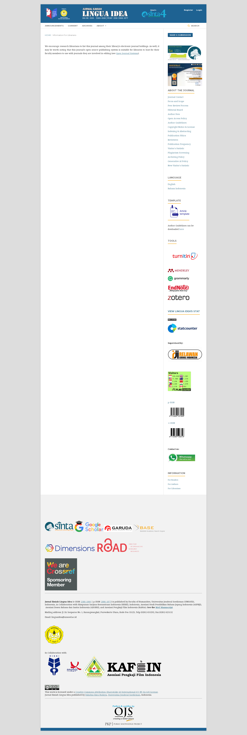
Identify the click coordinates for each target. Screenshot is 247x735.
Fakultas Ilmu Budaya (96, 694)
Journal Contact (175, 97)
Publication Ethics (177, 135)
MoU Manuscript (164, 607)
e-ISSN (171, 423)
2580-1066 (86, 601)
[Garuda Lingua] (118, 531)
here (181, 229)
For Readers (173, 480)
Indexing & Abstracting (179, 131)
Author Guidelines (177, 122)
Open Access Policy (177, 118)
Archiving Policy (176, 157)
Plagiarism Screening (178, 152)
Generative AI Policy (178, 161)
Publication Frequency (179, 144)
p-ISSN (171, 402)
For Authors (173, 484)
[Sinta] (59, 531)
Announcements (54, 26)
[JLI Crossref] (61, 589)
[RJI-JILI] (185, 361)
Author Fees (174, 114)
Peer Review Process (178, 105)
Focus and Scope (176, 101)
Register (188, 10)
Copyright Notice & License (181, 127)
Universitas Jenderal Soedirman (124, 694)
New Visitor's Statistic (178, 165)
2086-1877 (106, 601)
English (171, 184)
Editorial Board (175, 109)
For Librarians (174, 488)
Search (194, 26)
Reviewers (173, 139)
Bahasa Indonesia (177, 188)
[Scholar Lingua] (89, 531)
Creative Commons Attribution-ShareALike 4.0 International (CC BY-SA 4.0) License (116, 692)
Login (199, 10)
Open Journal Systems (127, 53)
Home (48, 35)
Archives (87, 26)
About (101, 26)
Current (73, 26)
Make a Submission (180, 35)
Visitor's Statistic (176, 148)
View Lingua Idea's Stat (184, 311)
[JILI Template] (178, 217)
